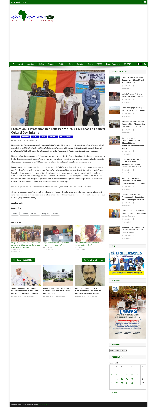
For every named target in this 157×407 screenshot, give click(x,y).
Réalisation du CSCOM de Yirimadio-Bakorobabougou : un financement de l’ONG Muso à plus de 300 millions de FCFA (24, 260)
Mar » (116, 393)
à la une (15, 137)
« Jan (111, 393)
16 (122, 379)
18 (132, 379)
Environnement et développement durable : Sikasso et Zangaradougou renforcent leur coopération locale (133, 143)
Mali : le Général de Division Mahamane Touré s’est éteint (132, 95)
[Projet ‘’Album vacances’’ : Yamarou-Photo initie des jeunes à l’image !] (58, 233)
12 (137, 375)
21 (112, 383)
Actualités (30, 64)
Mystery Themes (43, 404)
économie (51, 64)
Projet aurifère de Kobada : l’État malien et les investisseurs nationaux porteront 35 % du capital (132, 163)
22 (117, 383)
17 (127, 379)
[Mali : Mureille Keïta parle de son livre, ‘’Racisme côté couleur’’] (89, 233)
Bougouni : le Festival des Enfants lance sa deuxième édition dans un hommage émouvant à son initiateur (25, 245)
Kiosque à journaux (113, 64)
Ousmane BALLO (30, 140)
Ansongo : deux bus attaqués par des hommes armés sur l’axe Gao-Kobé (133, 229)
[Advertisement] (78, 44)
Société (80, 64)
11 (132, 375)
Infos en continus (65, 137)
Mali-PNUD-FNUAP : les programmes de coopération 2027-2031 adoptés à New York (133, 197)
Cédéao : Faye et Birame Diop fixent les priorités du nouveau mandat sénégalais (134, 213)
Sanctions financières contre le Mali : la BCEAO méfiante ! (94, 260)
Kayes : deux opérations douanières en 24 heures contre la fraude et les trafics (133, 180)
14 (112, 379)
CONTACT (127, 64)
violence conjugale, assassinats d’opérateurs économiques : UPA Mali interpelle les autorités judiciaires (25, 290)
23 (122, 383)
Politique (62, 64)
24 (127, 383)
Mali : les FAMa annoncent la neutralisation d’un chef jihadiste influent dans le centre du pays (88, 290)
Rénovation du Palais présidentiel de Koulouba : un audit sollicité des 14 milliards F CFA (57, 290)
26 (137, 383)
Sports (90, 64)
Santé (71, 64)
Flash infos (52, 137)
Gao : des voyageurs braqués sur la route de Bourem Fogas (133, 109)
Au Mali (34, 137)
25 (132, 383)
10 (127, 375)
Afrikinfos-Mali (92, 296)
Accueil (20, 64)
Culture (43, 137)
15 (117, 379)
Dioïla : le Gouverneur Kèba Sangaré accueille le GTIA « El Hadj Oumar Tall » (133, 80)
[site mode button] (139, 64)
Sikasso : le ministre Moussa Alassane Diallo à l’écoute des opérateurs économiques (133, 124)
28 (112, 387)
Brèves (41, 64)
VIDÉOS (99, 64)
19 (137, 379)
